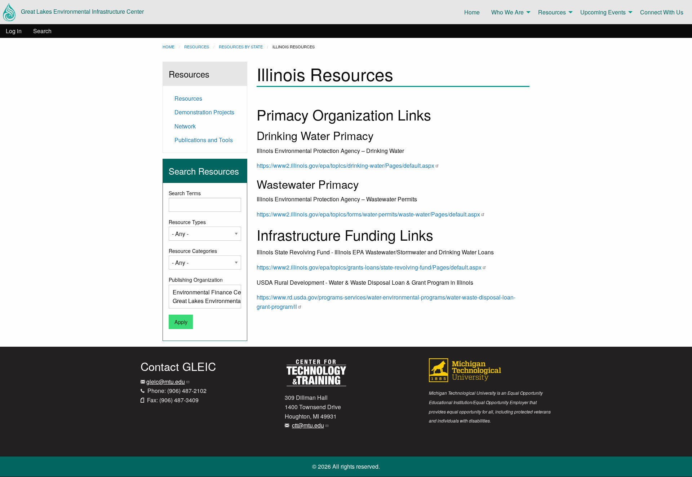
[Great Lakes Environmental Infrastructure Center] (202, 301)
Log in (14, 31)
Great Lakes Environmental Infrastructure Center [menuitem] (82, 11)
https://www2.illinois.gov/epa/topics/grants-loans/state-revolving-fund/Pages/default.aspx (369, 267)
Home (168, 46)
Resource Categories (193, 250)
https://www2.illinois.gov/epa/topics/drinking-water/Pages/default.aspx (345, 165)
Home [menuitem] (472, 12)
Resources (196, 46)
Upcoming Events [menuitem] (603, 12)
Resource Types (187, 222)
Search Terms (185, 193)
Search (42, 31)
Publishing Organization (196, 279)
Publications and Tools (203, 140)
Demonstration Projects (204, 112)
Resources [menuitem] (552, 12)
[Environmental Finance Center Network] (202, 292)
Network (185, 126)
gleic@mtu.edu (165, 381)
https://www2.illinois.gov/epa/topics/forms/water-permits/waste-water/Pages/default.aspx (368, 214)
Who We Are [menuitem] (507, 12)
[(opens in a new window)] (316, 372)
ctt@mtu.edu (308, 425)
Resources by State (241, 46)
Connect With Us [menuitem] (661, 12)
